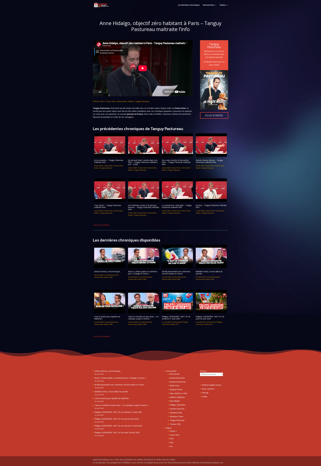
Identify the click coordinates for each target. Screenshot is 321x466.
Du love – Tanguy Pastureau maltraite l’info (211, 206)
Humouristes (208, 5)
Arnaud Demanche (111, 275)
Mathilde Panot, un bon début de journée (209, 272)
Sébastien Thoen (176, 416)
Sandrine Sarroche (177, 409)
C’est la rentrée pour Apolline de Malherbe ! (107, 317)
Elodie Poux (174, 385)
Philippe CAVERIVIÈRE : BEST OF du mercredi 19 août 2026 (118, 426)
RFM (171, 438)
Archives (203, 371)
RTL (177, 324)
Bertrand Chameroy (178, 382)
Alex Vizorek (174, 374)
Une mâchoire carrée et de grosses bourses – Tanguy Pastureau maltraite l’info (143, 207)
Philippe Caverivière (177, 405)
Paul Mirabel (175, 401)
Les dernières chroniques (188, 5)
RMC (111, 277)
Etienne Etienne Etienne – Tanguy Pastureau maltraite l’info (209, 161)
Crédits (204, 396)
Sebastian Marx (176, 412)
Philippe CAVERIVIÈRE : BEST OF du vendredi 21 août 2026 (176, 317)
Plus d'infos (214, 115)
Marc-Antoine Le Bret (178, 393)
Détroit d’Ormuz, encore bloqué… (107, 271)
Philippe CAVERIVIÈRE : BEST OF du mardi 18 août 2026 (117, 432)
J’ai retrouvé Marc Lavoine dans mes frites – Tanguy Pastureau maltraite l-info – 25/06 (143, 162)
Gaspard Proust (176, 389)
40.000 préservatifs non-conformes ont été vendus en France (176, 272)
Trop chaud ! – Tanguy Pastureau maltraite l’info (107, 206)
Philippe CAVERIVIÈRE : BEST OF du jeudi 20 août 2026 (210, 317)
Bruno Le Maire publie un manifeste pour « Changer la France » (142, 272)
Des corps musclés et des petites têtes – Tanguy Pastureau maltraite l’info (176, 162)
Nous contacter (208, 389)
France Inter (111, 101)
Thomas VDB (175, 424)
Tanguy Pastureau (142, 101)
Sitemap (205, 393)
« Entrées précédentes (101, 225)
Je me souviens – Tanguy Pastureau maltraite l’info (108, 161)
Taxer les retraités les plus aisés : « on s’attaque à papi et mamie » (143, 317)
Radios (223, 5)
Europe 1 (173, 431)
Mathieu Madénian (177, 397)
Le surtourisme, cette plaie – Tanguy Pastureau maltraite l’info (177, 206)
